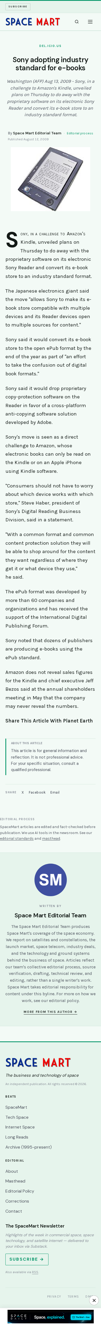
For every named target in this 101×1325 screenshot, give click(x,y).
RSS (35, 1272)
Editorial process (80, 133)
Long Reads (16, 1137)
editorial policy (64, 1000)
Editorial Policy (19, 1191)
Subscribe (17, 6)
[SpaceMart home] (32, 22)
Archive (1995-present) (28, 1147)
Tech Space (17, 1117)
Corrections (17, 1201)
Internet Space (20, 1127)
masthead (51, 838)
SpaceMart (16, 1107)
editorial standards (17, 838)
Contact (13, 1211)
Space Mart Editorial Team (37, 133)
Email (55, 792)
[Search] (77, 22)
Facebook (37, 792)
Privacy (54, 1296)
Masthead (15, 1181)
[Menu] (90, 21)
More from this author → (50, 1012)
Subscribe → (26, 1259)
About (11, 1171)
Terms (73, 1296)
